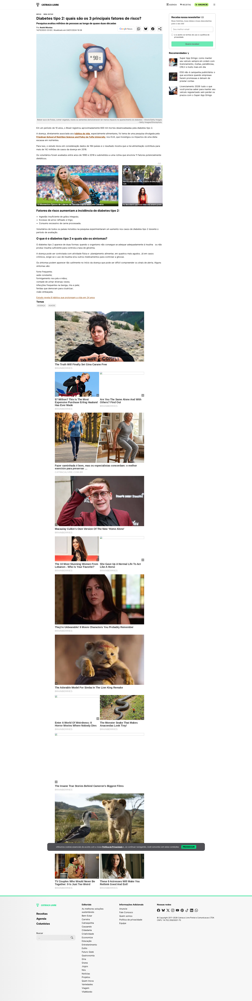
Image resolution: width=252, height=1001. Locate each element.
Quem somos (125, 916)
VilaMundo (87, 991)
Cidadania (87, 930)
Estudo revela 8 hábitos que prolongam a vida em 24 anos (65, 297)
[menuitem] (55, 914)
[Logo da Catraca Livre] (47, 4)
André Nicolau (46, 27)
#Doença (41, 305)
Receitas (186, 5)
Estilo (84, 948)
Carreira (86, 919)
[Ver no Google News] (125, 29)
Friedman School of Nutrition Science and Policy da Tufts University (70, 137)
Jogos (85, 966)
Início (38, 14)
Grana (85, 962)
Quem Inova (88, 981)
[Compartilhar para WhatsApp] (138, 29)
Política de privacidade (130, 919)
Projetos (86, 977)
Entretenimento (89, 944)
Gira (84, 959)
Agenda (173, 5)
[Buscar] (72, 937)
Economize (87, 937)
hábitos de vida (82, 133)
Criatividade (88, 933)
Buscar (39, 933)
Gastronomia (88, 955)
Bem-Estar (48, 14)
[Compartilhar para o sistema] (160, 29)
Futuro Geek (88, 952)
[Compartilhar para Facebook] (153, 29)
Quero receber (192, 44)
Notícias (86, 973)
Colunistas (43, 923)
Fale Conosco (126, 912)
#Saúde (52, 305)
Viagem (85, 988)
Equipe (122, 923)
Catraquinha (88, 923)
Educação (87, 941)
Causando (87, 926)
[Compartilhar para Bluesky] (145, 29)
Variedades (87, 984)
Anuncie (203, 4)
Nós (84, 970)
